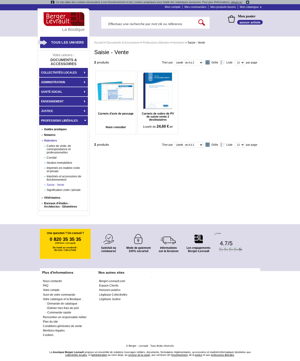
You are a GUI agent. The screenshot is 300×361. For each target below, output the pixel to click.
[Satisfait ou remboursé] (108, 236)
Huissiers (178, 42)
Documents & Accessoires (123, 42)
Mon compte (172, 7)
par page (251, 62)
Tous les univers (67, 42)
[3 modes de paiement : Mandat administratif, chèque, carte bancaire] (138, 237)
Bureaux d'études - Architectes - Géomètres (60, 205)
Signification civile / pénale (64, 190)
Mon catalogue (249, 7)
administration (99, 355)
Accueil (99, 42)
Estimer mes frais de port (63, 308)
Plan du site (50, 321)
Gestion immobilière (59, 162)
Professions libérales (156, 42)
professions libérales (222, 355)
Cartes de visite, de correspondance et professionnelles (59, 149)
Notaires (50, 135)
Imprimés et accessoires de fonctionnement (64, 178)
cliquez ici (236, 2)
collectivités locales (76, 355)
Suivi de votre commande (59, 294)
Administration (53, 82)
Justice (47, 111)
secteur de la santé (139, 355)
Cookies (48, 335)
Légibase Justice (110, 299)
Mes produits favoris (223, 7)
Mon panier (247, 16)
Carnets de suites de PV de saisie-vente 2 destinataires (158, 116)
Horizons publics (109, 290)
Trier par (167, 62)
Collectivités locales (59, 72)
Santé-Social (51, 91)
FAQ (45, 285)
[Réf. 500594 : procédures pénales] (116, 91)
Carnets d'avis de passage (116, 113)
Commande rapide (59, 312)
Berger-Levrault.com (112, 281)
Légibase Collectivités (113, 294)
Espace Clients (108, 285)
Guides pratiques (55, 129)
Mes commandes (195, 7)
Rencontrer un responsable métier (64, 317)
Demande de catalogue (62, 303)
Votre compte (51, 290)
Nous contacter (52, 281)
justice (198, 355)
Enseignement (52, 101)
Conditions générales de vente (62, 326)
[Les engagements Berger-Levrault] (198, 236)
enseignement (180, 355)
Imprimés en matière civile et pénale (63, 169)
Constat (51, 157)
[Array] (158, 91)
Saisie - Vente (55, 184)
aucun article (250, 22)
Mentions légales (54, 330)
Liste (229, 62)
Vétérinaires (52, 197)
